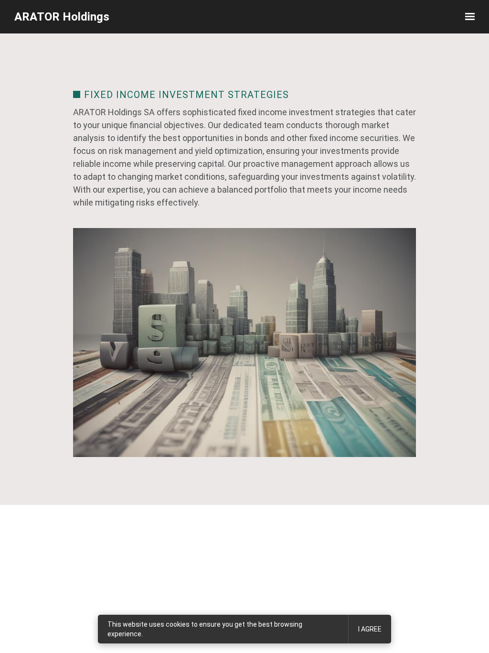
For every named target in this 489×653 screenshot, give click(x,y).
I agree (370, 629)
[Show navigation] (467, 17)
